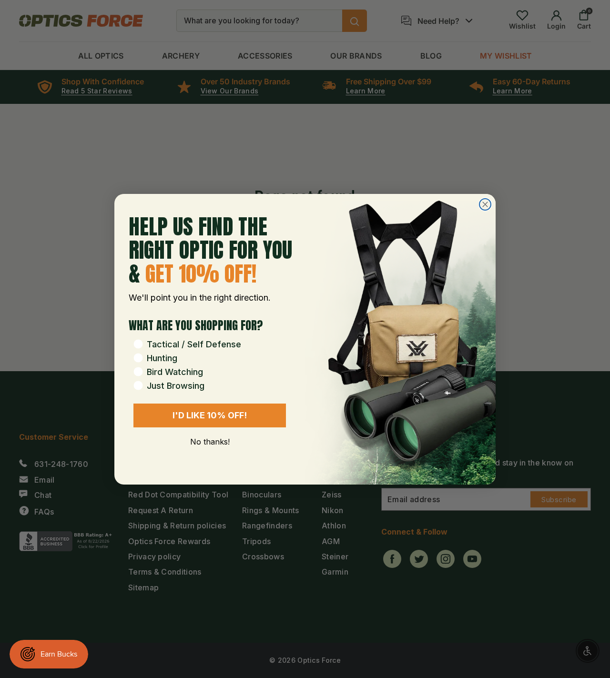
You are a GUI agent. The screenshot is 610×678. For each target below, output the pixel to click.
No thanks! (210, 441)
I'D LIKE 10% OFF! (210, 415)
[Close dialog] (485, 204)
